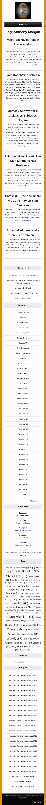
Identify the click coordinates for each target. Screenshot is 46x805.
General (23, 358)
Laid (21, 600)
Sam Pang (23, 613)
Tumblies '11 (23, 419)
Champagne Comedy (23, 781)
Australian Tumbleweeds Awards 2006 (23, 675)
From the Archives (23, 353)
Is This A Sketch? (23, 368)
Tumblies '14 (23, 434)
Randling (19, 610)
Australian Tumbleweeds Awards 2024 (23, 766)
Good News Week (20, 583)
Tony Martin (19, 646)
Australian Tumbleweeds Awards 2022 (23, 756)
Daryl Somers (17, 580)
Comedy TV (23, 343)
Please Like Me (25, 607)
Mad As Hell (18, 603)
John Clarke (25, 593)
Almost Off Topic (23, 313)
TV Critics (23, 495)
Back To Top (38, 802)
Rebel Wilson (29, 610)
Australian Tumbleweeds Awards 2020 (23, 746)
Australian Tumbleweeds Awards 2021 (23, 751)
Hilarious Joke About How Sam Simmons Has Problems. (23, 160)
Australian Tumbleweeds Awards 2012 (23, 706)
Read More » (36, 65)
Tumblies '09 (23, 409)
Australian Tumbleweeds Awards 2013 (23, 711)
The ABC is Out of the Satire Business (23, 275)
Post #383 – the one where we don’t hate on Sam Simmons (23, 200)
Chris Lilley (16, 576)
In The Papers (23, 363)
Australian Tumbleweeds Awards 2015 (23, 721)
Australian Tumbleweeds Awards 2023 (23, 761)
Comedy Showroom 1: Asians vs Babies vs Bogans (23, 115)
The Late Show (27, 634)
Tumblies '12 (23, 424)
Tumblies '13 (23, 429)
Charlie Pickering (25, 571)
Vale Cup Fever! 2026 (23, 298)
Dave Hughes (30, 580)
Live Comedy (23, 373)
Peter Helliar (10, 607)
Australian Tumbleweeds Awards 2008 (23, 685)
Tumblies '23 (23, 479)
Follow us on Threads (23, 545)
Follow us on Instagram (23, 530)
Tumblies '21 (23, 469)
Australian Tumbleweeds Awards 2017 (23, 731)
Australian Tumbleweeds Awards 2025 (23, 771)
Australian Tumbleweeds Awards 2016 (23, 726)
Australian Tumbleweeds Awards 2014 (23, 716)
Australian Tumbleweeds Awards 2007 (23, 680)
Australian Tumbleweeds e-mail (23, 776)
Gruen (32, 583)
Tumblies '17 (23, 449)
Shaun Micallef (19, 617)
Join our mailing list (11, 552)
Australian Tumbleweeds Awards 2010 (23, 695)
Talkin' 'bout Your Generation (22, 625)
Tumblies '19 (23, 459)
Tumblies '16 (23, 444)
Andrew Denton (22, 568)
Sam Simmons (33, 613)
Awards (23, 318)
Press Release (23, 394)
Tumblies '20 (23, 464)
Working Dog (24, 650)
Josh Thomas (17, 597)
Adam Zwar (10, 568)
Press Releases (23, 399)
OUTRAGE (23, 383)
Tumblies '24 (23, 485)
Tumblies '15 (23, 439)
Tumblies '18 (23, 454)
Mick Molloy (35, 603)
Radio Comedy (23, 404)
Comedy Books (23, 323)
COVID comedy (23, 348)
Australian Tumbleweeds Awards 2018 (23, 736)
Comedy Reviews (23, 338)
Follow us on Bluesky (23, 523)
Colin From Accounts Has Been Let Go (23, 293)
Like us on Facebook (23, 516)
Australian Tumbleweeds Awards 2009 (23, 690)
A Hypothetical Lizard (23, 288)
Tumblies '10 (23, 414)
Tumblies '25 (23, 490)
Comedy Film (23, 328)
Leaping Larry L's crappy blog (23, 786)
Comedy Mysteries (23, 333)
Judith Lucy (30, 597)
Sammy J (14, 613)
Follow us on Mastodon (23, 538)
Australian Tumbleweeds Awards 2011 (23, 700)
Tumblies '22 (23, 474)
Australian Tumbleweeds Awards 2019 (23, 741)
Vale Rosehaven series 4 (23, 75)
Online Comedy (23, 378)
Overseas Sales (23, 388)
